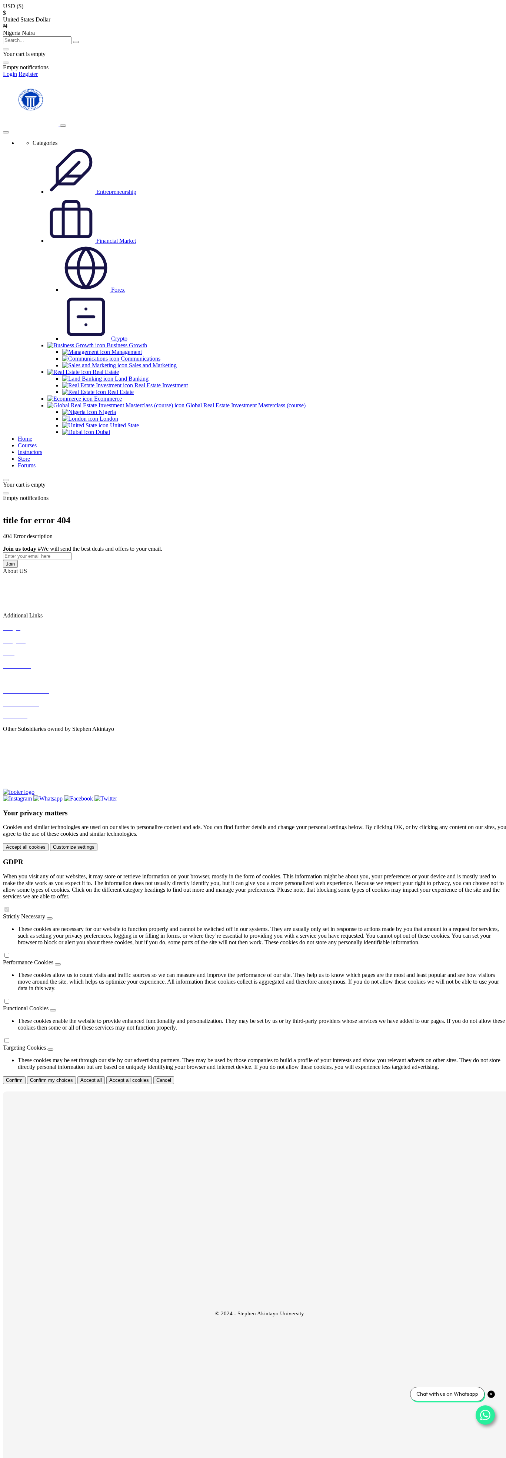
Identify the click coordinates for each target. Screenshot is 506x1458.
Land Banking (131, 378)
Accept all (91, 1080)
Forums (27, 465)
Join (10, 564)
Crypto (118, 338)
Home (25, 438)
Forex (117, 289)
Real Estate (120, 392)
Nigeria (106, 412)
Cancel (163, 1080)
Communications (139, 358)
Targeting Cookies (24, 1047)
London (108, 418)
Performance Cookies (28, 962)
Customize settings (73, 847)
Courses (27, 445)
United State (124, 425)
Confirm (14, 1080)
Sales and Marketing (152, 365)
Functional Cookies (26, 1008)
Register (28, 74)
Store (24, 458)
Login (10, 74)
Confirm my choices (51, 1080)
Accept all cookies (26, 847)
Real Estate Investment (160, 385)
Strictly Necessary (24, 916)
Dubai (102, 432)
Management (126, 352)
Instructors (30, 452)
